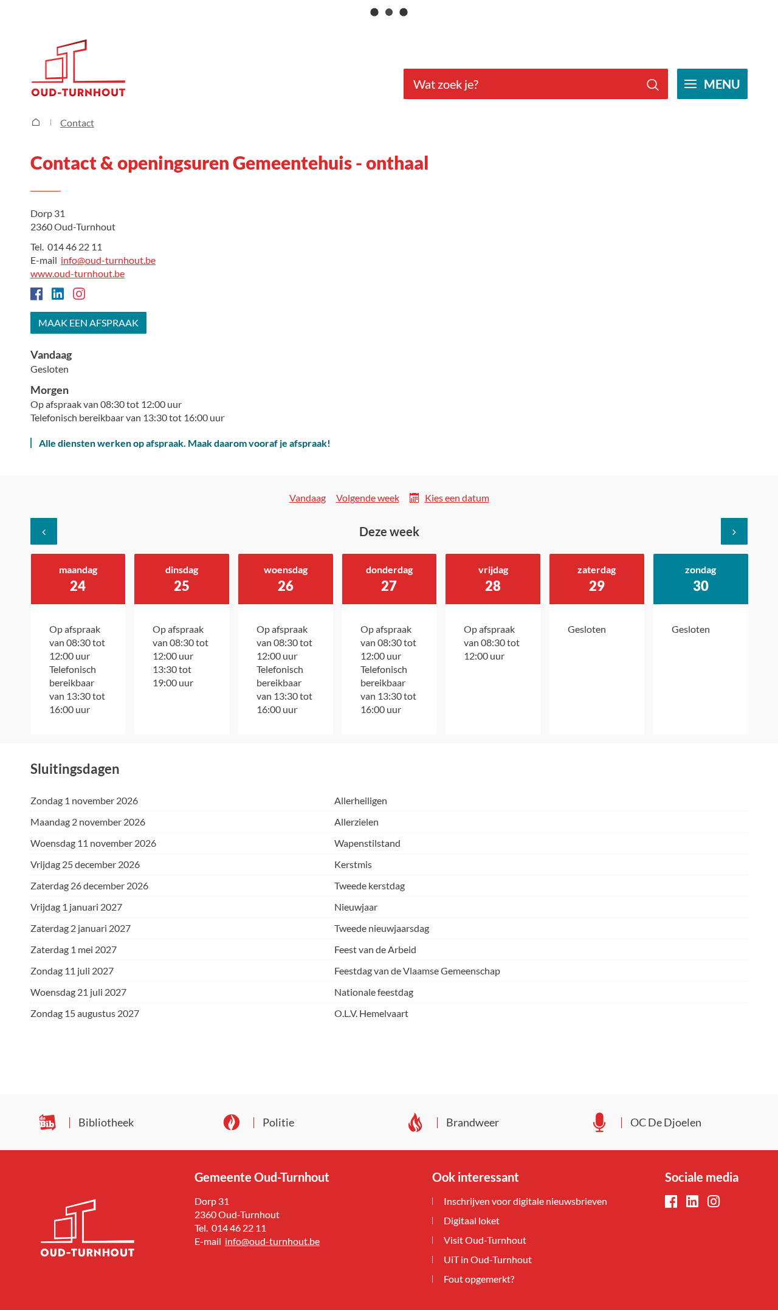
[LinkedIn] (692, 1202)
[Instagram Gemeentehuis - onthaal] (79, 294)
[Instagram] (713, 1202)
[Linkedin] (58, 294)
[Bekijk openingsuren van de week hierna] (734, 531)
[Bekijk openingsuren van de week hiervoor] (43, 531)
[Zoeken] (653, 84)
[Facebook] (671, 1202)
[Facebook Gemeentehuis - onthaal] (36, 294)
